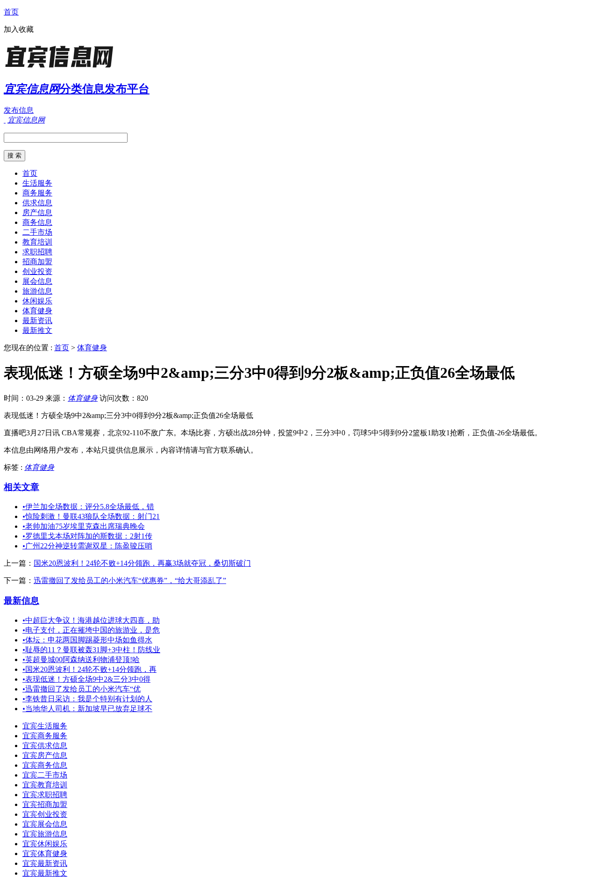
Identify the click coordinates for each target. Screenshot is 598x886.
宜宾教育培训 (44, 785)
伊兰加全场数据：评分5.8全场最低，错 (88, 507)
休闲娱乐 (37, 301)
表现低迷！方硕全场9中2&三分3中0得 (86, 679)
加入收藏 (19, 29)
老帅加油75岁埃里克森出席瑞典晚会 (83, 526)
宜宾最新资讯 (44, 863)
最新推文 (37, 330)
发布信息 (19, 110)
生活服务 (37, 183)
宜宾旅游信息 (44, 834)
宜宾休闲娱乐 (44, 844)
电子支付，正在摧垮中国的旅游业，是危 (91, 630)
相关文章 (21, 487)
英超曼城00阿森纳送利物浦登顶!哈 (81, 659)
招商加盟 (37, 262)
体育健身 (37, 311)
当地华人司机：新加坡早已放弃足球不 (87, 709)
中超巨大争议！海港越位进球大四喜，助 (91, 620)
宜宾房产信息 (44, 755)
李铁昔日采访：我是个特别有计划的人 (87, 699)
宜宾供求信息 (44, 745)
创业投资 (37, 271)
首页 (11, 12)
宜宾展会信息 (44, 824)
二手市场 (37, 232)
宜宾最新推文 (44, 873)
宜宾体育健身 (44, 853)
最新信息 (21, 600)
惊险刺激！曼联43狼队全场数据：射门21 (91, 516)
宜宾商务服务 (44, 736)
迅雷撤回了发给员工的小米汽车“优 (81, 689)
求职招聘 (37, 252)
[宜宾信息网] (62, 68)
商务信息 (37, 222)
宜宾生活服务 (44, 726)
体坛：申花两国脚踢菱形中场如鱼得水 (87, 640)
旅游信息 (37, 291)
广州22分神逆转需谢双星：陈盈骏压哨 (87, 546)
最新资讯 (37, 320)
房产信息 (37, 212)
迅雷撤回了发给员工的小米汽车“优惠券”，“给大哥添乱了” (130, 580)
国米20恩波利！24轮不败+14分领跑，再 (89, 669)
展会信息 (37, 281)
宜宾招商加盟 (44, 804)
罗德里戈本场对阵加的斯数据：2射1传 (87, 536)
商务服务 (37, 193)
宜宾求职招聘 (44, 795)
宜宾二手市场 (44, 775)
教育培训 (37, 242)
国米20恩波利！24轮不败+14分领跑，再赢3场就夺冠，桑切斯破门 (142, 563)
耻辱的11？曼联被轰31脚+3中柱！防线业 (91, 650)
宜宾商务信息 (44, 765)
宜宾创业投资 (44, 814)
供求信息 (37, 203)
